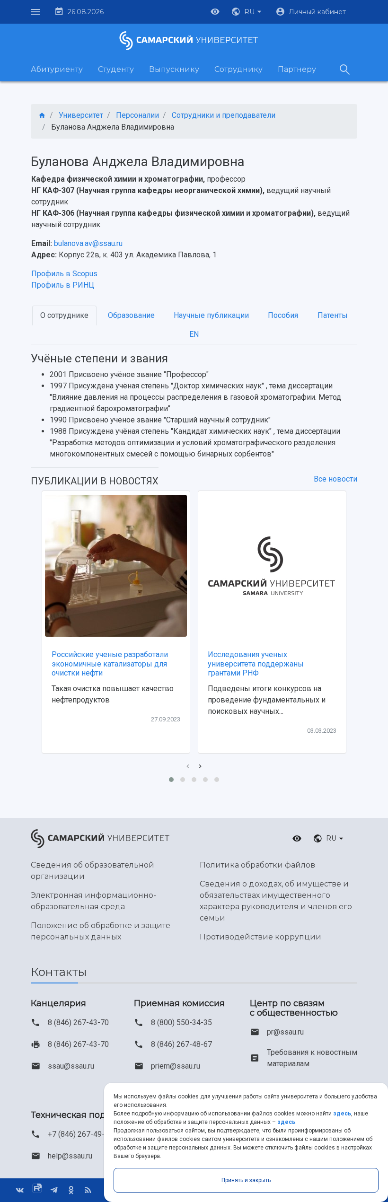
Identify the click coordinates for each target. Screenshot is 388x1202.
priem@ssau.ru (175, 1066)
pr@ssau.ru (285, 1031)
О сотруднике (64, 315)
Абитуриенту (57, 69)
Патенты (332, 315)
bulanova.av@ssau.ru (88, 243)
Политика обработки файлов (257, 864)
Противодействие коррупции (260, 936)
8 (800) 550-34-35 (181, 1022)
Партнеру (297, 69)
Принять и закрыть (246, 1180)
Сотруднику (238, 69)
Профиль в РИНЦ (62, 285)
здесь (342, 1113)
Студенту (116, 69)
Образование (131, 315)
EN (194, 334)
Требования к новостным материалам (312, 1058)
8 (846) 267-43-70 (78, 1022)
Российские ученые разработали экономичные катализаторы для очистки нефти (110, 663)
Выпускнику (174, 69)
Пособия (283, 315)
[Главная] (42, 115)
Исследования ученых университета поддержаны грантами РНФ (256, 663)
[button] (247, 12)
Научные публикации (211, 315)
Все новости (335, 478)
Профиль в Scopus (64, 273)
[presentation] (188, 766)
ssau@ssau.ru (71, 1066)
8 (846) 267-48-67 (181, 1044)
